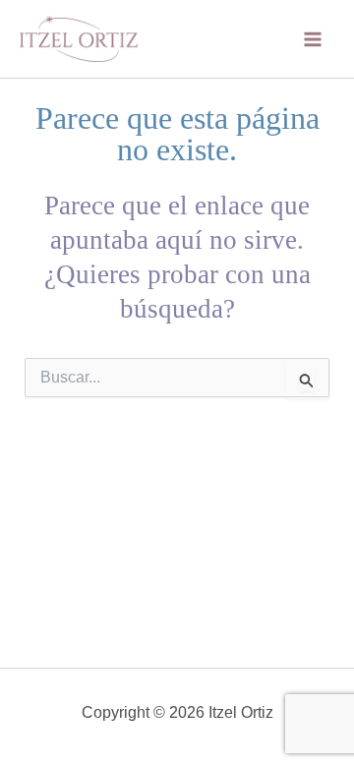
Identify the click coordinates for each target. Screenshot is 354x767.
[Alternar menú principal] (312, 39)
